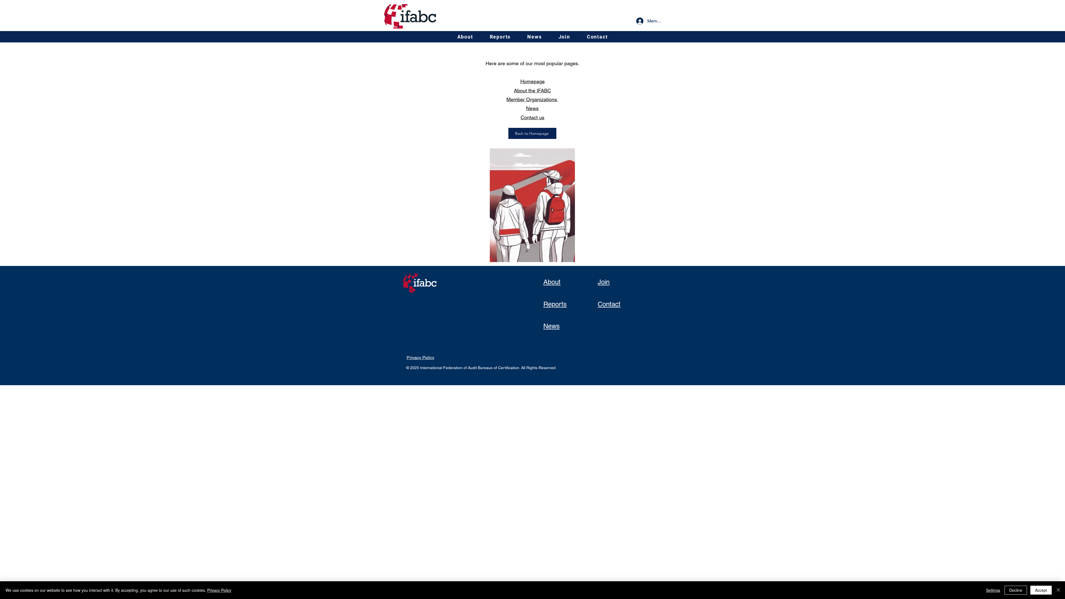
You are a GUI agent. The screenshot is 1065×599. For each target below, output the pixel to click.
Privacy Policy (219, 590)
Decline (1015, 590)
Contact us (532, 117)
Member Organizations (532, 99)
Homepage (532, 81)
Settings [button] (993, 590)
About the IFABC (532, 90)
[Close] (1058, 590)
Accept (1041, 590)
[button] (465, 36)
